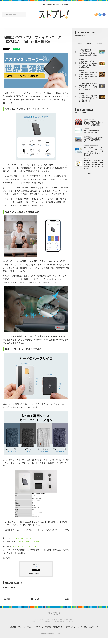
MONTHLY (100, 43)
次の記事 (65, 599)
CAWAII (75, 25)
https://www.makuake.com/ (25, 547)
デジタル (6, 587)
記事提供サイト (58, 627)
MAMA (67, 25)
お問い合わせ (70, 627)
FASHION (58, 25)
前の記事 (7, 599)
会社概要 (13, 627)
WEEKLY (89, 43)
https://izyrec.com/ (22, 538)
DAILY (80, 43)
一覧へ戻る (37, 599)
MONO (31, 25)
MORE (90, 174)
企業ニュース (93, 627)
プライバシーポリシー (25, 627)
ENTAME (40, 25)
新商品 (13, 587)
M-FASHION (93, 25)
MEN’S (83, 25)
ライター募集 (82, 627)
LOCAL (13, 25)
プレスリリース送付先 (43, 627)
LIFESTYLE (22, 25)
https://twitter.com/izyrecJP (31, 542)
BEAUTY (49, 25)
